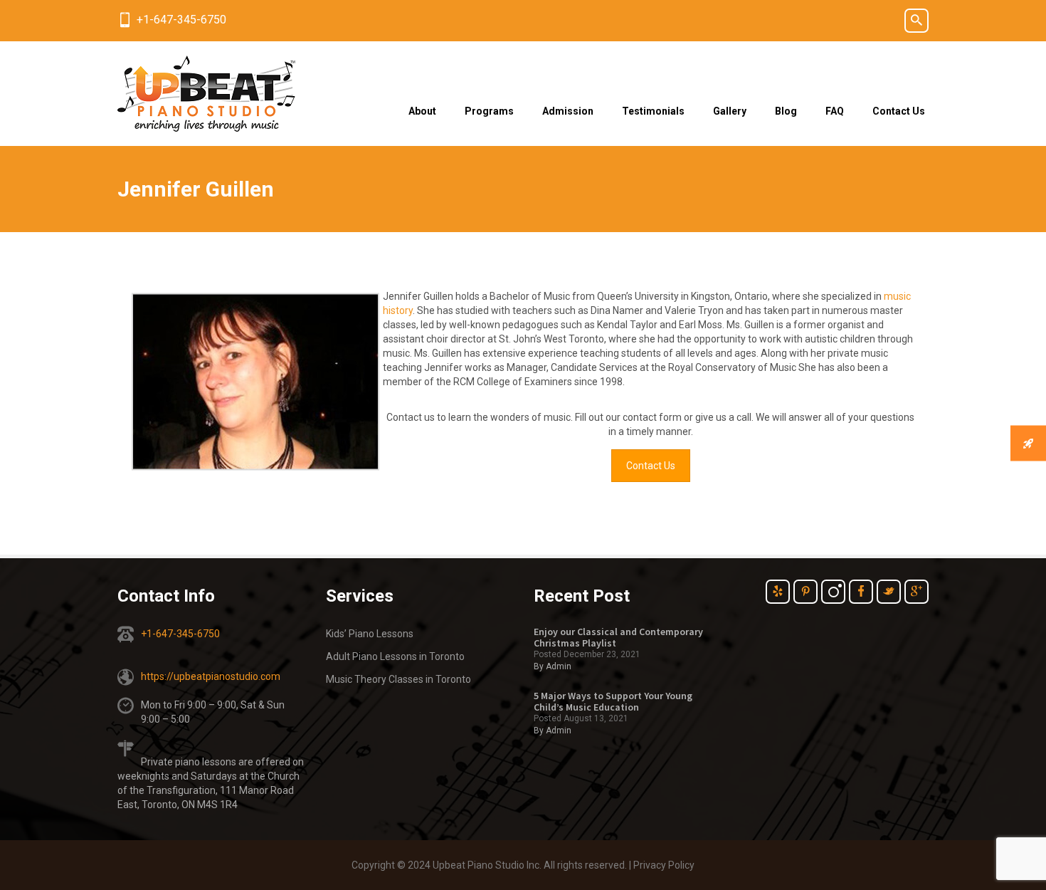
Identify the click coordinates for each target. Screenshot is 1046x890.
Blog (786, 111)
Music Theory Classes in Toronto (398, 679)
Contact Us (898, 111)
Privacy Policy (663, 865)
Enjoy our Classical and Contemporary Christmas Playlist (618, 637)
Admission (567, 111)
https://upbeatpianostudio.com (210, 676)
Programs (489, 111)
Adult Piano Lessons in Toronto (395, 656)
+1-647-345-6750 (181, 19)
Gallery (729, 111)
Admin (558, 666)
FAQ (834, 111)
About (422, 111)
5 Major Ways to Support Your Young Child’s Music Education (613, 701)
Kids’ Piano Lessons (369, 633)
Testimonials (653, 111)
